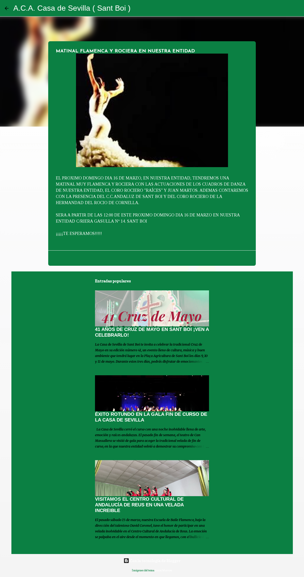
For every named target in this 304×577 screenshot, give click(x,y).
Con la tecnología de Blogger (154, 560)
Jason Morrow (163, 570)
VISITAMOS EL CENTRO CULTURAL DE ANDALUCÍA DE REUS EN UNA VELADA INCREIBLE (139, 504)
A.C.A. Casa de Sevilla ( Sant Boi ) (72, 8)
